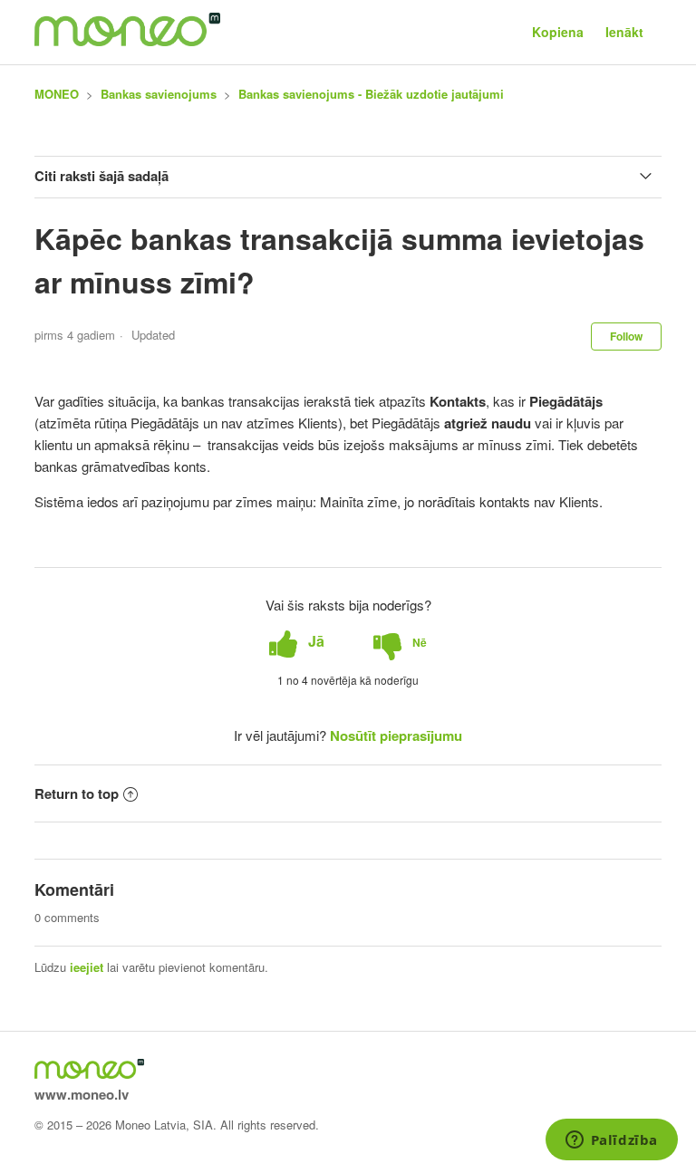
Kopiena (558, 32)
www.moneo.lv (81, 1094)
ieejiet (86, 967)
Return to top (76, 793)
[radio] (297, 641)
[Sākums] (127, 41)
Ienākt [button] (624, 32)
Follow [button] (626, 336)
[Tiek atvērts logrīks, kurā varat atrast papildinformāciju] (611, 1141)
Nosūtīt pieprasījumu (396, 735)
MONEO (56, 93)
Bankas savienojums (159, 93)
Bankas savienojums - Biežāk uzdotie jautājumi (371, 93)
